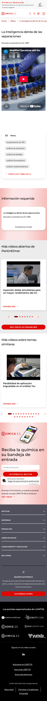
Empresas (6, 520)
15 (19, 416)
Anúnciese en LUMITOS (22, 664)
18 (27, 416)
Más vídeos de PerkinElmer (23, 327)
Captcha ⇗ (34, 484)
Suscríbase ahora (23, 593)
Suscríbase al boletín (20, 474)
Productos (7, 529)
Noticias (6, 511)
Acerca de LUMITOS (22, 669)
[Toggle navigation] (43, 14)
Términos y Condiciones (28, 689)
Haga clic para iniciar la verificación (23, 481)
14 (17, 416)
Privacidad (23, 693)
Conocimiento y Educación (14, 547)
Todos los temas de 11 (19, 174)
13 (14, 416)
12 (38, 413)
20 (32, 416)
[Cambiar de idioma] (38, 13)
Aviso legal (9, 689)
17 (24, 416)
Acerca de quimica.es (23, 674)
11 (36, 413)
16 (22, 416)
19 (29, 416)
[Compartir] (34, 13)
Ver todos (7, 496)
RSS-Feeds (6, 556)
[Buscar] (30, 13)
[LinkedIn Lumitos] (23, 654)
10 (33, 413)
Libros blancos (9, 538)
